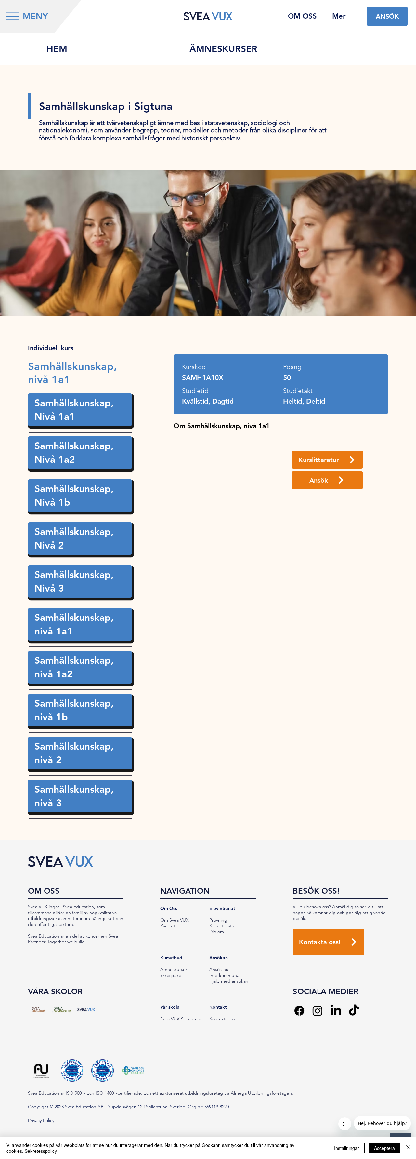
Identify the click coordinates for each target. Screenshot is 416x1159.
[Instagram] (317, 1010)
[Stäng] (408, 1148)
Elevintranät (222, 908)
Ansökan (218, 958)
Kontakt (218, 1007)
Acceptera (384, 1148)
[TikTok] (353, 1010)
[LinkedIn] (335, 1010)
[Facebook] (299, 1010)
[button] (13, 16)
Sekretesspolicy (41, 1151)
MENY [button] (35, 16)
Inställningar (346, 1148)
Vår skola (170, 1007)
